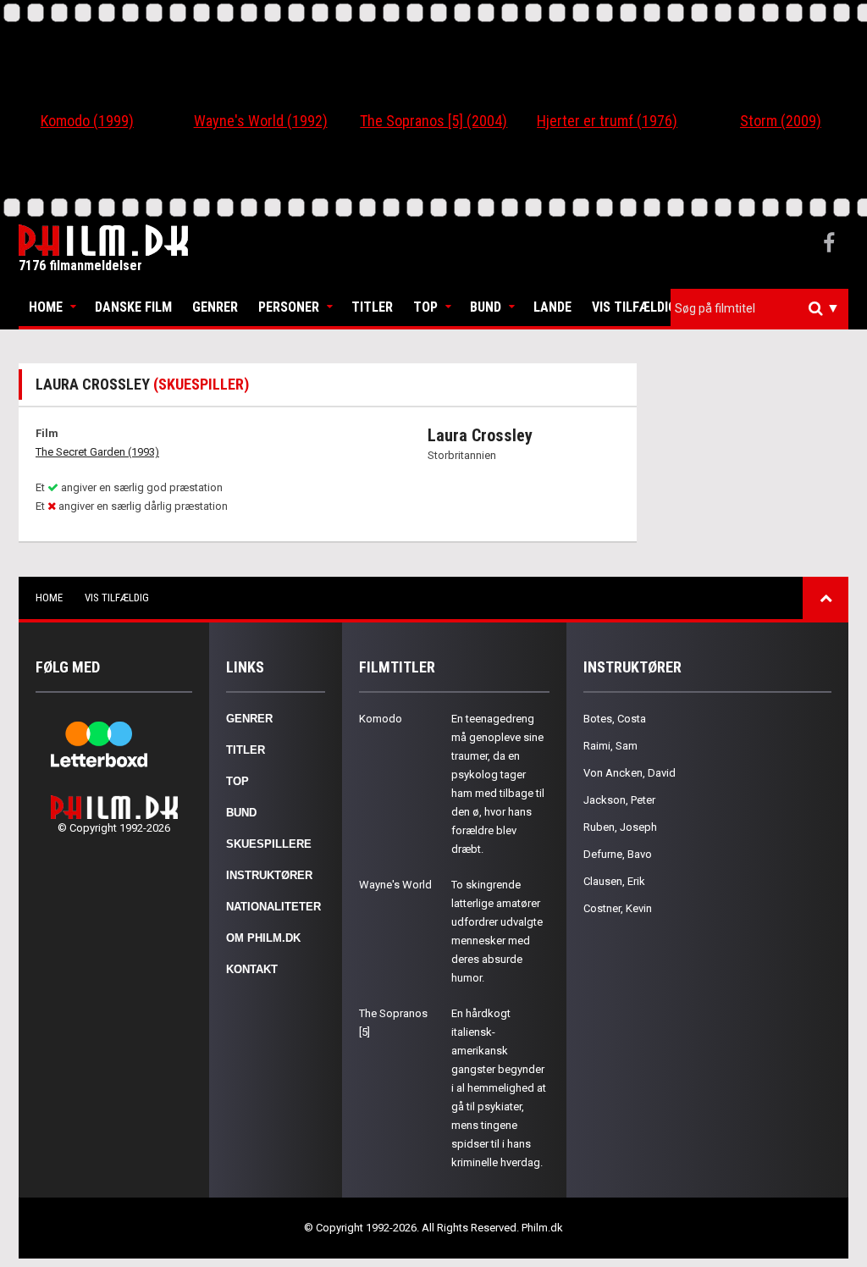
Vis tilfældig (634, 307)
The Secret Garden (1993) (97, 451)
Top (425, 307)
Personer (288, 307)
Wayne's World (395, 884)
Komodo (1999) (87, 121)
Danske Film (133, 307)
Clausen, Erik (614, 881)
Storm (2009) (780, 121)
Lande (552, 307)
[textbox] (764, 308)
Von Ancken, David (629, 772)
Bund (485, 307)
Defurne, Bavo (617, 854)
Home (46, 307)
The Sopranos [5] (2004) (433, 121)
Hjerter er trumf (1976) (607, 121)
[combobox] (759, 309)
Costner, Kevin (617, 908)
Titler (372, 307)
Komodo (380, 718)
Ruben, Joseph (620, 827)
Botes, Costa (614, 718)
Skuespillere (269, 844)
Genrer (215, 307)
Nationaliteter (273, 906)
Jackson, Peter (619, 800)
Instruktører (269, 875)
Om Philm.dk (263, 938)
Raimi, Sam (610, 745)
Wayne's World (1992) (261, 121)
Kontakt (252, 969)
